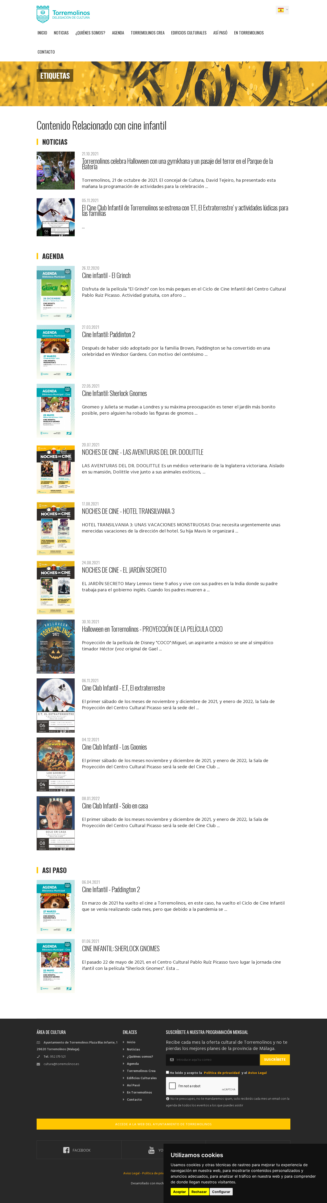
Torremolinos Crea (147, 33)
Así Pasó (220, 33)
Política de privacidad (222, 1073)
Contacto (46, 52)
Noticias (61, 33)
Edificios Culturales (189, 33)
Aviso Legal (257, 1073)
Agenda (118, 33)
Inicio (42, 33)
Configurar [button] (221, 1192)
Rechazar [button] (199, 1192)
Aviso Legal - (132, 1173)
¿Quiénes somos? (90, 33)
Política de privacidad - (158, 1173)
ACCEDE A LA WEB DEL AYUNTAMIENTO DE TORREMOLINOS (163, 1124)
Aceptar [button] (179, 1192)
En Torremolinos (249, 33)
